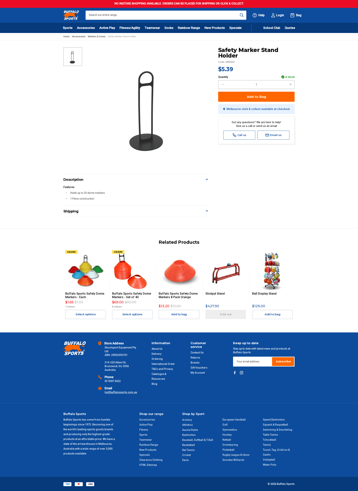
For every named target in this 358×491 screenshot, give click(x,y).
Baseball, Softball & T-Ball (197, 439)
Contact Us (197, 352)
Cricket (186, 455)
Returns (195, 357)
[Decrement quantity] (222, 84)
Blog (154, 383)
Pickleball (228, 449)
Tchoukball (269, 439)
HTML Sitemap (148, 464)
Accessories (147, 419)
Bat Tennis (188, 450)
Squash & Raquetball (275, 424)
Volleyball (269, 459)
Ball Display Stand (264, 293)
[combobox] (166, 15)
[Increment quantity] (290, 84)
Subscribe (283, 361)
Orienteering (230, 444)
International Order (163, 363)
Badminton (189, 434)
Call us (241, 135)
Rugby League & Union (235, 454)
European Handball (234, 419)
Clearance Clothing (151, 459)
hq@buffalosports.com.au (121, 392)
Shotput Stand (215, 293)
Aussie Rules (190, 429)
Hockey (227, 434)
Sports (143, 434)
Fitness (143, 429)
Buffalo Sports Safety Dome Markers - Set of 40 (131, 295)
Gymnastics (229, 429)
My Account (198, 372)
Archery (187, 419)
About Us (157, 348)
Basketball (188, 444)
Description (73, 180)
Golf (225, 424)
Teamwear (145, 439)
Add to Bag (256, 97)
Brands (195, 362)
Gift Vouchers (199, 367)
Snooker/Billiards (233, 459)
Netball (226, 439)
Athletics (187, 424)
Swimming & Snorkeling (277, 429)
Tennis (267, 444)
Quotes (290, 28)
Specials (144, 454)
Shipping (70, 211)
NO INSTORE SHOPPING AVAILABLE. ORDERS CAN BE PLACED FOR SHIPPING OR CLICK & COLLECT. (179, 3)
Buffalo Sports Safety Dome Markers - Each (84, 295)
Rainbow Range (148, 444)
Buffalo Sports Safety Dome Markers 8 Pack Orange (178, 295)
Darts (185, 460)
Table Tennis (270, 434)
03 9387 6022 (113, 381)
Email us (275, 135)
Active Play (146, 424)
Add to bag (179, 314)
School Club (271, 28)
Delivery (156, 353)
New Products (215, 28)
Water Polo (269, 464)
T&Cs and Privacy (162, 368)
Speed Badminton (274, 419)
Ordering (157, 358)
